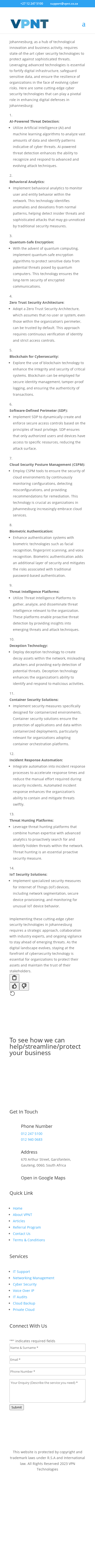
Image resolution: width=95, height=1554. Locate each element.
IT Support (21, 1271)
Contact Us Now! (47, 1064)
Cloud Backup (24, 1303)
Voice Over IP (23, 1290)
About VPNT (22, 1214)
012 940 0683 (31, 1139)
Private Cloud (24, 1309)
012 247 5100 (31, 1133)
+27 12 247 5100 (32, 3)
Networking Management (33, 1278)
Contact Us (21, 1233)
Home (17, 1208)
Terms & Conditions (29, 1240)
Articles (19, 1221)
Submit (16, 1407)
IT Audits (20, 1297)
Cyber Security (25, 1284)
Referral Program (27, 1227)
